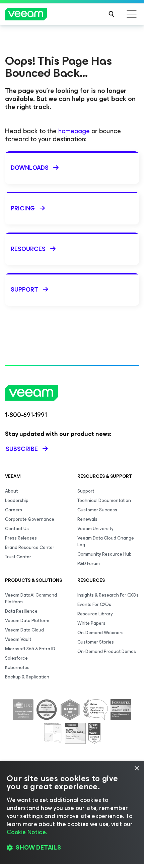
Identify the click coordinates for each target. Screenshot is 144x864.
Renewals (87, 519)
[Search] (111, 14)
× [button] (136, 768)
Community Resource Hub (104, 554)
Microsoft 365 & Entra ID (30, 649)
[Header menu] (131, 14)
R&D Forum (88, 563)
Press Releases (21, 538)
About (11, 491)
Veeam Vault (18, 639)
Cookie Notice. (27, 832)
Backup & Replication (27, 677)
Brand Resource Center (29, 547)
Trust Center (18, 557)
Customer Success (97, 510)
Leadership (16, 500)
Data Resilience (21, 611)
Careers (13, 510)
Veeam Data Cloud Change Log (105, 541)
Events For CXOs (94, 604)
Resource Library (95, 614)
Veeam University (95, 528)
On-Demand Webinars (100, 633)
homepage (74, 131)
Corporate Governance (29, 519)
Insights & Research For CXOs (108, 595)
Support (85, 491)
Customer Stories (95, 642)
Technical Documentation (104, 500)
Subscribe (22, 449)
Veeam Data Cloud (24, 630)
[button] (72, 847)
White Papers (91, 623)
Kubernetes (17, 667)
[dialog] (72, 812)
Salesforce (16, 658)
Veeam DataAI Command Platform (31, 598)
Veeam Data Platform (27, 620)
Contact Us (17, 528)
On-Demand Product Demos (106, 651)
